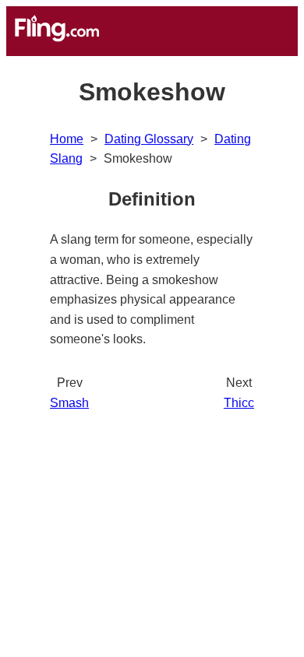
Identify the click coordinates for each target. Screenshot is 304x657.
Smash (69, 402)
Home (66, 139)
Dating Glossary (148, 139)
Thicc (239, 402)
